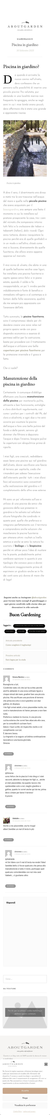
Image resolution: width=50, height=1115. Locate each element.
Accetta (25, 1091)
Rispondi (8, 753)
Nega (25, 1098)
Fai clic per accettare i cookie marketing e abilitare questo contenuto (25, 1012)
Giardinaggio (25, 39)
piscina (21, 631)
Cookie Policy (17, 1111)
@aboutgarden (39, 598)
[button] (46, 1064)
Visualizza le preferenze (25, 1105)
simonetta (18, 765)
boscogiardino (11, 209)
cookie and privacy (29, 1111)
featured (10, 631)
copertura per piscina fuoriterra (22, 350)
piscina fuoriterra (37, 631)
